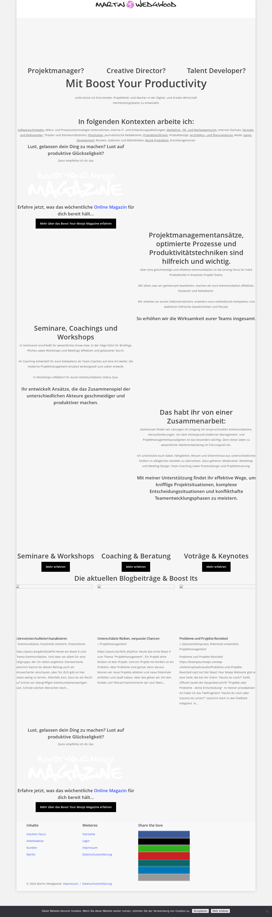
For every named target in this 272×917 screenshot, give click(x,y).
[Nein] (267, 911)
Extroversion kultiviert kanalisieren (41, 638)
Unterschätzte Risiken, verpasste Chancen (128, 638)
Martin (30, 854)
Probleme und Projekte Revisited (203, 638)
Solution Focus (36, 834)
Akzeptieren (200, 910)
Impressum (90, 848)
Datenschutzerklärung (97, 854)
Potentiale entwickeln (224, 644)
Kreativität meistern (53, 644)
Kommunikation (28, 644)
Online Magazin (110, 207)
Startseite (88, 834)
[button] (164, 834)
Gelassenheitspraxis (195, 644)
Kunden (31, 848)
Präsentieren (76, 644)
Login (86, 841)
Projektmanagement (113, 644)
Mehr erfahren (220, 910)
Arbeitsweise (35, 841)
